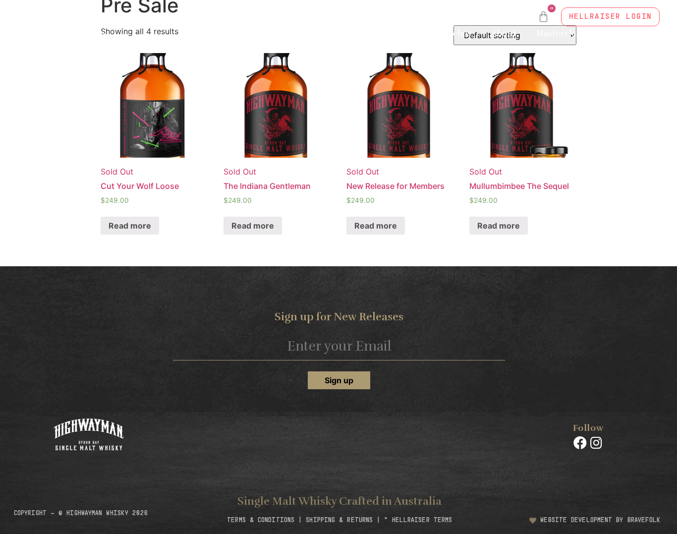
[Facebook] (580, 443)
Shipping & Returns (339, 521)
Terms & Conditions (260, 521)
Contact (569, 56)
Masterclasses (564, 33)
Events (636, 33)
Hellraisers (627, 56)
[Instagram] (596, 443)
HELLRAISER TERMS (422, 521)
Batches (455, 33)
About (503, 33)
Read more (130, 226)
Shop (409, 33)
